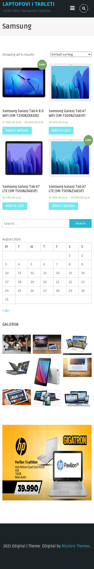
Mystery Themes (76, 546)
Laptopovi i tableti (28, 4)
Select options (17, 130)
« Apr (6, 310)
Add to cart (61, 130)
